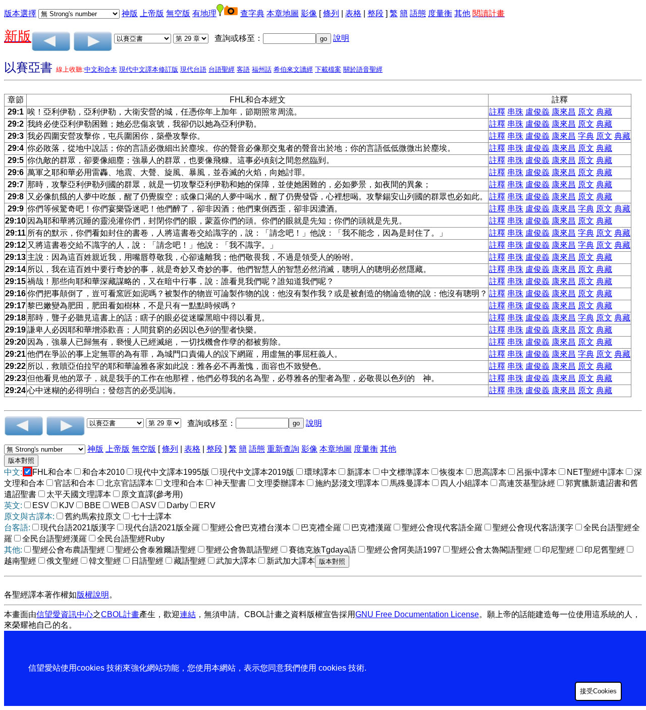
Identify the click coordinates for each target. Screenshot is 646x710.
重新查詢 (283, 449)
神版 (130, 13)
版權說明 (93, 594)
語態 (418, 13)
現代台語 (193, 69)
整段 (375, 13)
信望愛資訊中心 (64, 614)
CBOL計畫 (120, 614)
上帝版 (152, 13)
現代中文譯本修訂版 (148, 69)
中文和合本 (100, 69)
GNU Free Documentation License (417, 614)
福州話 (262, 69)
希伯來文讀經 (293, 69)
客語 (243, 69)
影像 (309, 13)
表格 (353, 13)
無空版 (178, 13)
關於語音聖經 (363, 69)
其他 (462, 13)
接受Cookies (598, 691)
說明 (341, 38)
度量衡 (440, 13)
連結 (188, 614)
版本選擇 (20, 13)
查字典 (252, 13)
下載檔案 (328, 69)
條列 (331, 13)
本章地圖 (282, 13)
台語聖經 (221, 69)
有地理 (204, 13)
